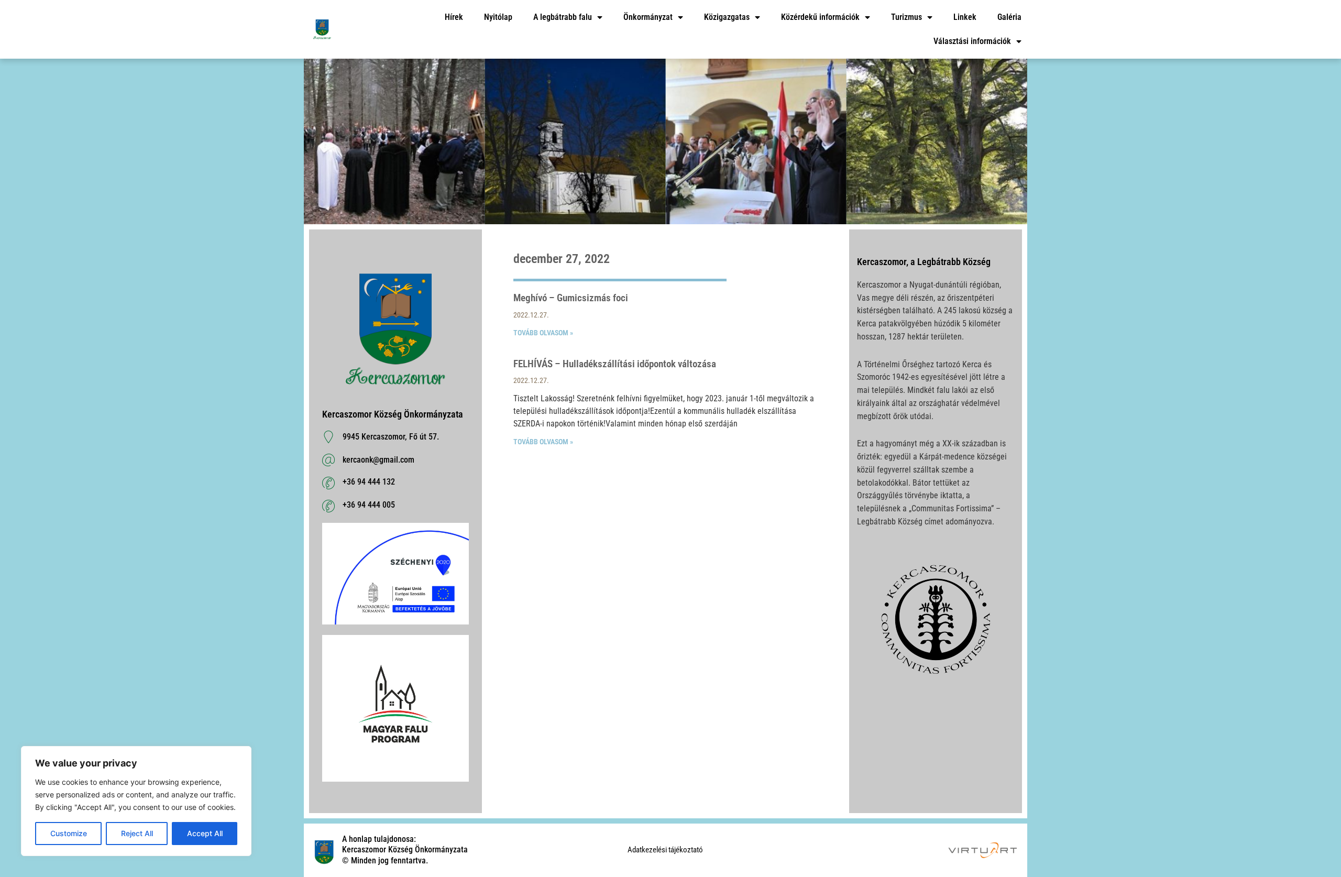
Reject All (137, 833)
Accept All (205, 833)
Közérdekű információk (820, 17)
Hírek (454, 17)
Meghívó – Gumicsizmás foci (570, 298)
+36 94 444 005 (369, 505)
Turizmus (906, 17)
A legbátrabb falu (562, 17)
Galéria (1009, 17)
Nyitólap (498, 17)
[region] (136, 801)
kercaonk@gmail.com (378, 460)
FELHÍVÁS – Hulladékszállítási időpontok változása (614, 364)
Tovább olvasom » (543, 332)
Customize (68, 833)
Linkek (964, 17)
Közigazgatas (727, 17)
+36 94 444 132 (369, 482)
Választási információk (972, 41)
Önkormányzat (648, 17)
